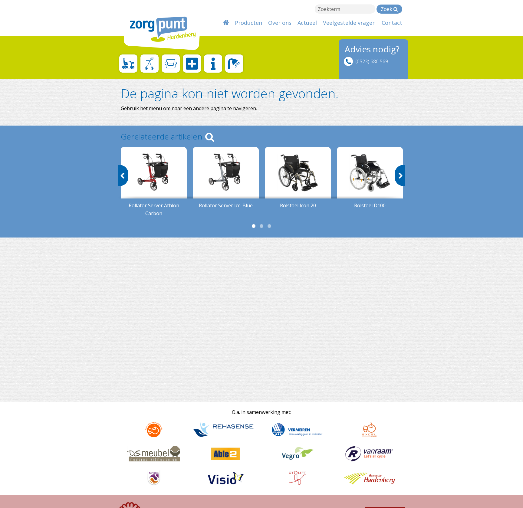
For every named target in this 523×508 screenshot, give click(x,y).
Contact (392, 22)
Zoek (387, 9)
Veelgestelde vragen (349, 22)
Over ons (279, 22)
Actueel (307, 22)
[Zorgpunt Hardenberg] (158, 26)
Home (226, 22)
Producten (248, 22)
